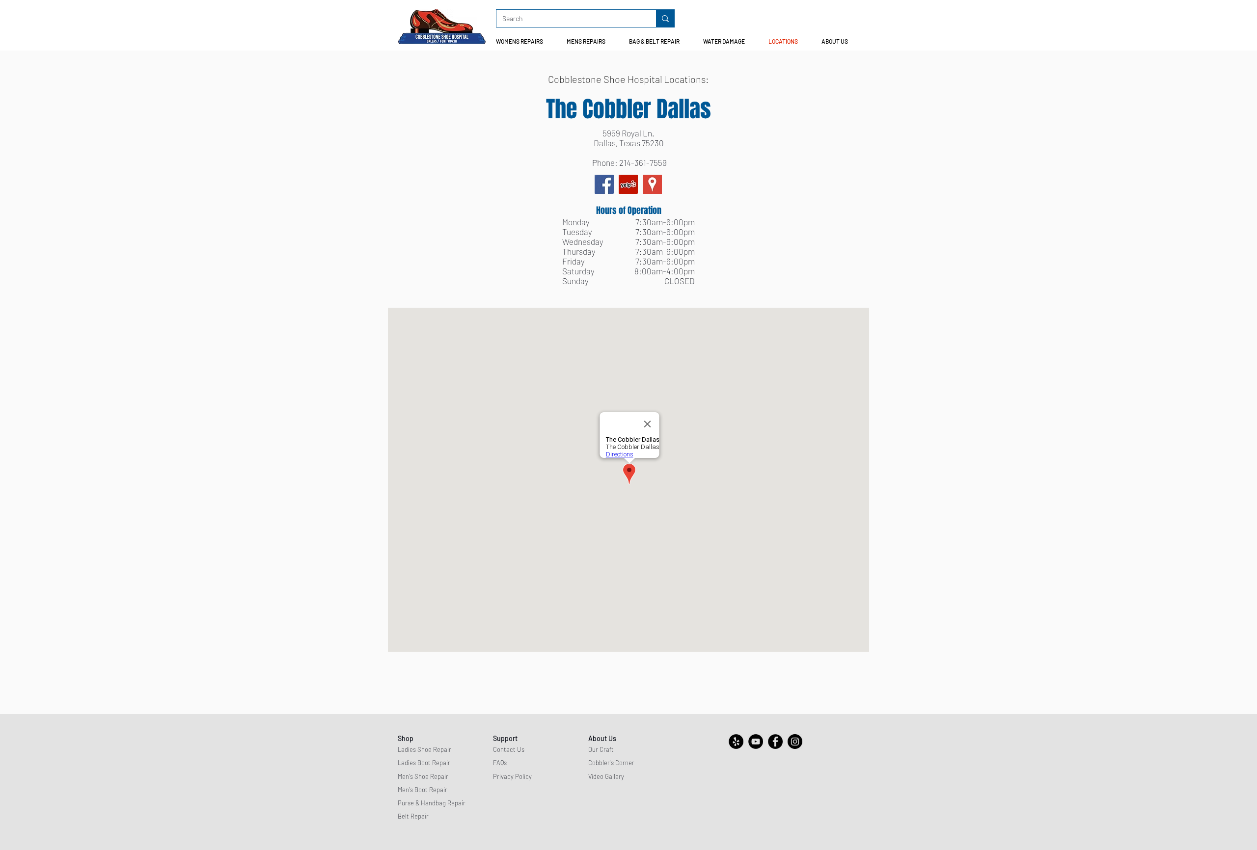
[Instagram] (795, 741)
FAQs (500, 763)
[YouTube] (755, 741)
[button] (524, 41)
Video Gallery (606, 776)
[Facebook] (604, 184)
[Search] (665, 18)
